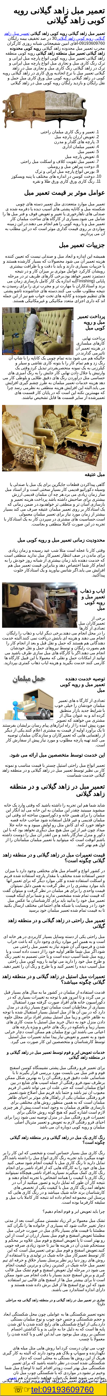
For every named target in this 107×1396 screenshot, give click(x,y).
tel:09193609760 (62, 1389)
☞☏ (53, 1389)
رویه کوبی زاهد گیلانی (75, 38)
